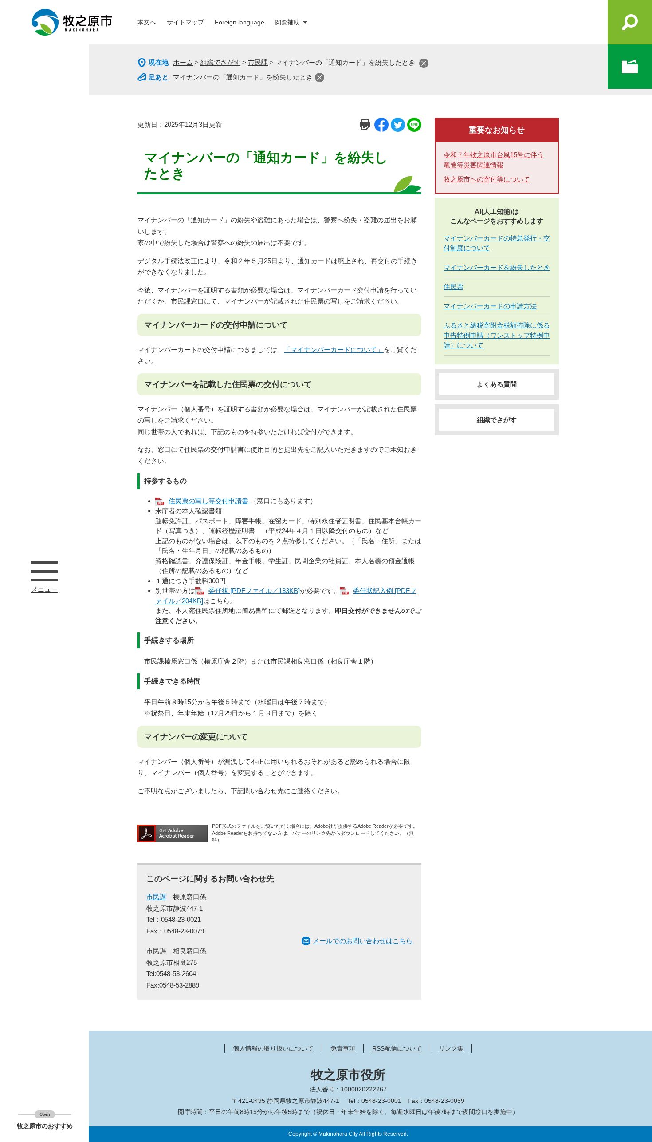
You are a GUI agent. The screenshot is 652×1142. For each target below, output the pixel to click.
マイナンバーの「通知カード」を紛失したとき (243, 77)
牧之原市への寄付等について (487, 179)
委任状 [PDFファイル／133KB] (254, 590)
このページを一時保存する (630, 66)
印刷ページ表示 (365, 125)
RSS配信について (397, 1048)
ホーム (183, 62)
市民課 (258, 62)
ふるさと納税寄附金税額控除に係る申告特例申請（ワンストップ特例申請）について (497, 335)
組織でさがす (220, 62)
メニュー (44, 571)
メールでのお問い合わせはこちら (362, 940)
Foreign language (239, 22)
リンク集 (451, 1048)
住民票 (453, 286)
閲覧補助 (287, 22)
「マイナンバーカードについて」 (334, 349)
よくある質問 (497, 384)
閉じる (423, 63)
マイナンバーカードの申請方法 (490, 306)
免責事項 (342, 1048)
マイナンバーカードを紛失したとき (497, 267)
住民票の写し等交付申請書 (209, 501)
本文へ (146, 22)
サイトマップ (185, 22)
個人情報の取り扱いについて (273, 1048)
